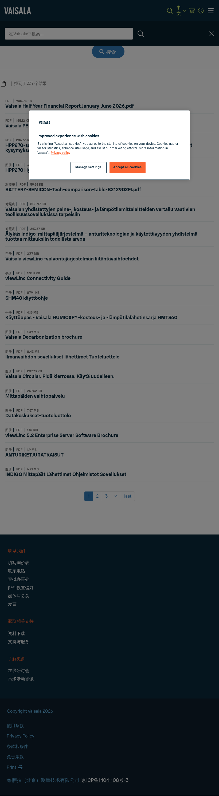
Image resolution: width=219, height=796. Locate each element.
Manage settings (88, 167)
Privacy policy (60, 153)
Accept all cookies (127, 167)
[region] (109, 145)
